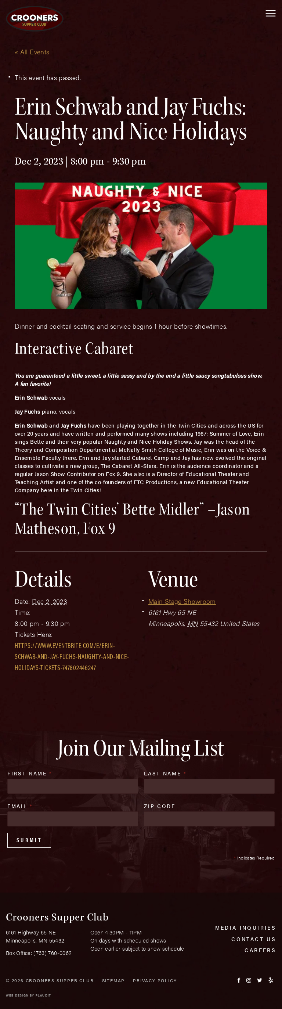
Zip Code (159, 806)
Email (20, 806)
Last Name (165, 773)
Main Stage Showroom (182, 601)
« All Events (32, 51)
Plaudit (43, 995)
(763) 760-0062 (52, 952)
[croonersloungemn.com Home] (35, 19)
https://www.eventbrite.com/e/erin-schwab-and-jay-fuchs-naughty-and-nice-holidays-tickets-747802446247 (72, 656)
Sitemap (113, 980)
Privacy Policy (155, 980)
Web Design (17, 995)
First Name (30, 773)
